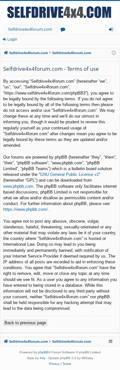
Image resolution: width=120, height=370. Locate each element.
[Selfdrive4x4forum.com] (60, 12)
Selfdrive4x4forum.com (30, 29)
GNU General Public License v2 (69, 174)
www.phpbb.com (18, 186)
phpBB (43, 352)
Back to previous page (25, 322)
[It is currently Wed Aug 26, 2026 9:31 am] (114, 53)
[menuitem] (54, 364)
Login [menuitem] (112, 30)
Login (12, 39)
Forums (64, 30)
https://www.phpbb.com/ (25, 209)
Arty (42, 358)
